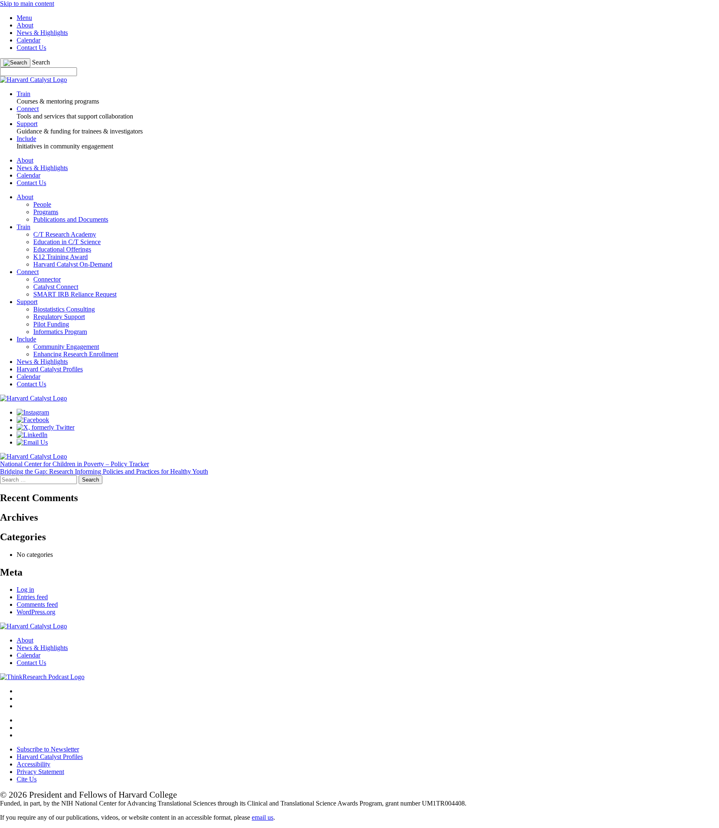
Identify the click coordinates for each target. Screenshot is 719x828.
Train (23, 226)
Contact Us (31, 47)
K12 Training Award (60, 256)
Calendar (28, 40)
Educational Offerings (62, 249)
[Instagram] (33, 412)
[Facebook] (33, 419)
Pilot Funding (51, 324)
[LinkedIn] (32, 434)
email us (262, 817)
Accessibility (33, 764)
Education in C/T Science (67, 241)
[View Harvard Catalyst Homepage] (33, 79)
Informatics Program (60, 331)
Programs (45, 211)
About (25, 25)
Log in (25, 589)
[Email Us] (32, 442)
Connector (47, 279)
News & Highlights (42, 32)
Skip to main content (27, 3)
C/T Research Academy (64, 234)
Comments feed (37, 604)
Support (27, 301)
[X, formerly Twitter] (45, 427)
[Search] (15, 62)
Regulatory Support (59, 316)
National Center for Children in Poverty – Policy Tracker (74, 463)
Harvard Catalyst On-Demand (72, 264)
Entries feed (32, 597)
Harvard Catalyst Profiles (50, 369)
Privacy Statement (40, 771)
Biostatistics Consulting (64, 309)
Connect (28, 271)
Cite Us (27, 779)
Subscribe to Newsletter (48, 749)
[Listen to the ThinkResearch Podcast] (42, 676)
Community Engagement (66, 346)
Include (26, 339)
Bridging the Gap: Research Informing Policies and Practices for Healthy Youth (104, 471)
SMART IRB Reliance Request (75, 294)
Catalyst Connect (55, 286)
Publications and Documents (70, 219)
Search (41, 62)
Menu (24, 17)
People (42, 204)
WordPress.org (36, 611)
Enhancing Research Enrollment (75, 354)
